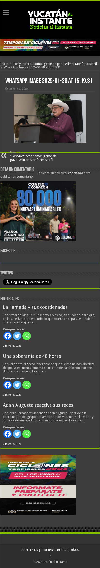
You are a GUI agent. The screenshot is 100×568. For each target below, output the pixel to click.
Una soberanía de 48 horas (32, 356)
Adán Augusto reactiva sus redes (38, 405)
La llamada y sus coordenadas (35, 307)
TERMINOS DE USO (54, 550)
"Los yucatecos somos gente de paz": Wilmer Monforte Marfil (55, 64)
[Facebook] (7, 336)
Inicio (4, 64)
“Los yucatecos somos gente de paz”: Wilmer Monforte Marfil (33, 156)
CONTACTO (29, 550)
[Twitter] (17, 336)
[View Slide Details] (38, 212)
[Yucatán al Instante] (50, 20)
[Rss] (50, 556)
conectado (75, 173)
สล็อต (75, 550)
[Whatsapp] (26, 336)
